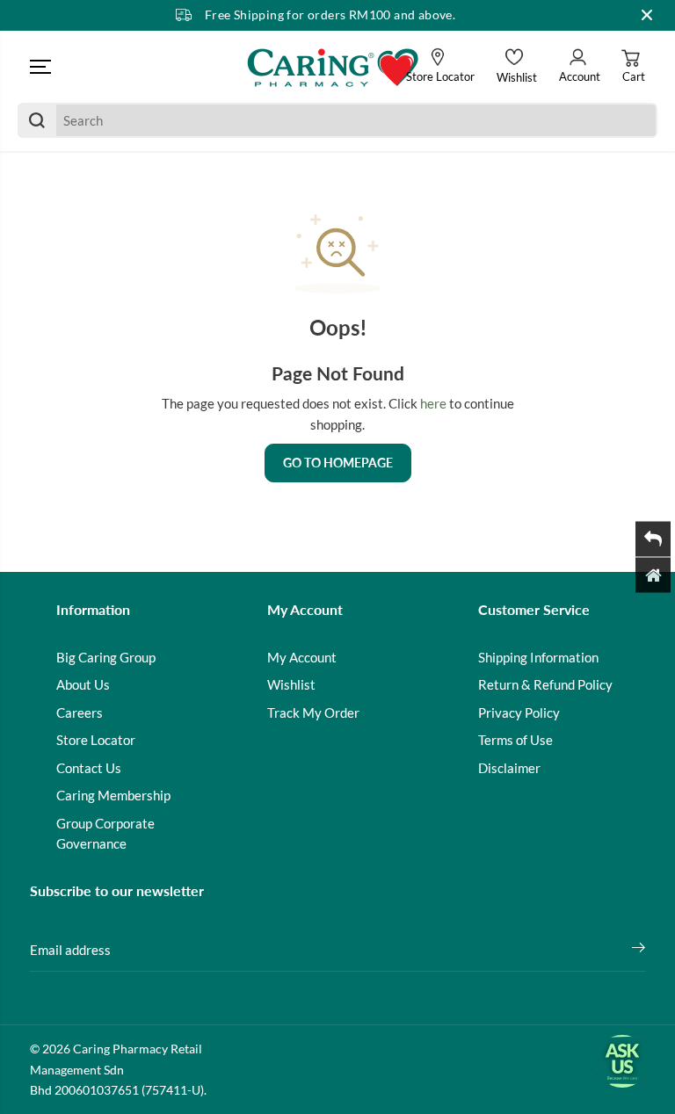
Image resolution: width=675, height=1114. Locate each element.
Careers (79, 712)
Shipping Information (538, 657)
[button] (40, 67)
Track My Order (313, 712)
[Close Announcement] (647, 15)
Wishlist (291, 684)
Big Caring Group (106, 657)
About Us (83, 684)
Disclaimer (509, 768)
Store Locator (95, 740)
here (433, 403)
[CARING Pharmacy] (333, 66)
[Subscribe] (638, 950)
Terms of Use (515, 740)
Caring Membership (113, 795)
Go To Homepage (338, 462)
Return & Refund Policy (545, 684)
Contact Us (88, 768)
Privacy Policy (519, 712)
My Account (302, 657)
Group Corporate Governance (105, 833)
